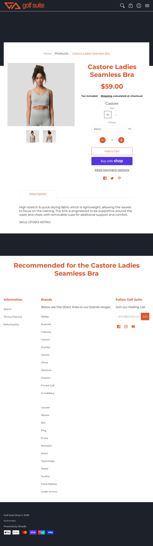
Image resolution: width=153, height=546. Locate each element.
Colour (112, 122)
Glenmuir (46, 370)
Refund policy (11, 324)
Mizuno (45, 415)
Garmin (45, 354)
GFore (44, 362)
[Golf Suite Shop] (24, 5)
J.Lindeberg (47, 393)
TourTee (45, 476)
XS (107, 114)
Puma (44, 438)
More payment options (112, 170)
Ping (43, 430)
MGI (43, 422)
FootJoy (45, 347)
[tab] (38, 194)
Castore (112, 104)
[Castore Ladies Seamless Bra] (32, 136)
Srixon (44, 453)
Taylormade (47, 461)
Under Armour (49, 491)
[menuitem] (122, 5)
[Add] (121, 140)
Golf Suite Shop (12, 515)
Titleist (44, 468)
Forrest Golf (47, 385)
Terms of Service (13, 316)
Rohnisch (46, 445)
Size (112, 108)
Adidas (45, 316)
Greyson (45, 377)
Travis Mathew (49, 484)
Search (7, 309)
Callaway (46, 331)
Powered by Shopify (15, 526)
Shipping (106, 96)
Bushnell (46, 324)
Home (47, 53)
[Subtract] (103, 140)
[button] (122, 5)
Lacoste (45, 407)
